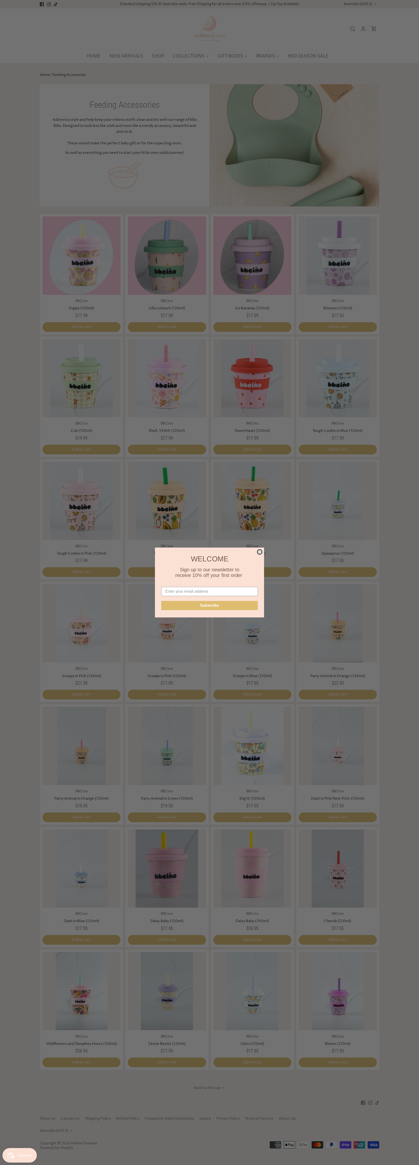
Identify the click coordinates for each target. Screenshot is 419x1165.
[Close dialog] (259, 552)
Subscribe (209, 605)
